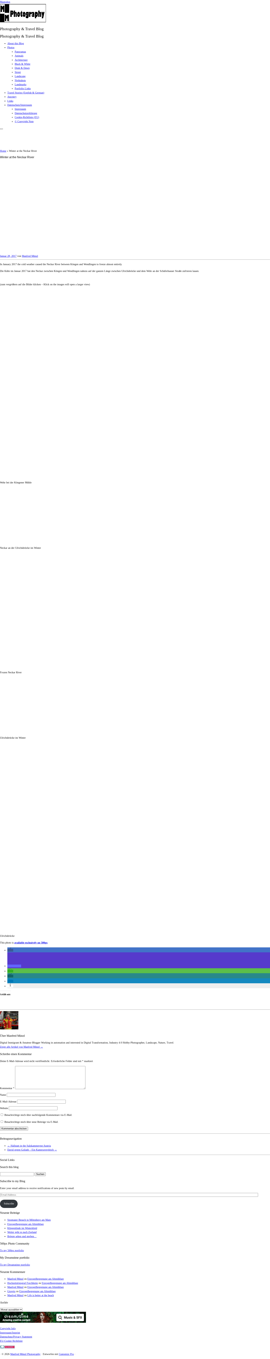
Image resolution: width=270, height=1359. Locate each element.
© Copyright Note (24, 121)
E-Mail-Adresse (8, 1101)
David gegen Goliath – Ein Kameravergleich (32, 1149)
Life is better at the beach (40, 1295)
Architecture (21, 60)
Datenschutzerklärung (26, 113)
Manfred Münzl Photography (25, 1354)
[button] (10, 950)
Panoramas (20, 51)
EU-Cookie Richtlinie (11, 1341)
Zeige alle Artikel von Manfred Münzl (21, 1047)
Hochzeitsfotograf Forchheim (22, 1283)
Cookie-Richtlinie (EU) (27, 117)
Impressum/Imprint (10, 1332)
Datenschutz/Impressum (19, 105)
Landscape (20, 76)
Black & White (22, 64)
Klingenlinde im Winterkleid (22, 1228)
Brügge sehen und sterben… (22, 1236)
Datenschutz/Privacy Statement (16, 1336)
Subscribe (9, 1203)
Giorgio (11, 1291)
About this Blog (15, 43)
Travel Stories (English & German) (25, 92)
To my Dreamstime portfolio (15, 1264)
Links (10, 101)
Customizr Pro (66, 1354)
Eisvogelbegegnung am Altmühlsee (25, 1224)
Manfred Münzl (30, 256)
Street (18, 72)
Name (3, 1094)
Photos (10, 47)
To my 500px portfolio (12, 1250)
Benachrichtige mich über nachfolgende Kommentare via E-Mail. (38, 1115)
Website (4, 1108)
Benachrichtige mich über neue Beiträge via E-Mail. (31, 1122)
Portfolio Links (23, 88)
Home (3, 151)
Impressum (20, 109)
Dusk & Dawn (22, 68)
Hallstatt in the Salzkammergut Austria (29, 1145)
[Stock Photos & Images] (43, 1322)
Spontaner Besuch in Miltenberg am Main (29, 1220)
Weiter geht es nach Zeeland (22, 1232)
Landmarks (20, 84)
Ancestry (12, 96)
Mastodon (5, 2)
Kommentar (7, 1088)
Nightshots (20, 80)
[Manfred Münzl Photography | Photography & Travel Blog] (23, 21)
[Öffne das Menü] (1, 128)
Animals (19, 55)
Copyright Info (8, 1328)
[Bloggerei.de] (7, 1347)
